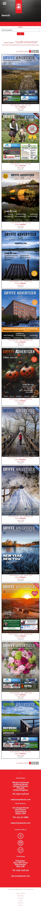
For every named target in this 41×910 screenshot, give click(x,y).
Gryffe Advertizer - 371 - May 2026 (20, 164)
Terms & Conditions (20, 893)
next (37, 51)
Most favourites (34, 45)
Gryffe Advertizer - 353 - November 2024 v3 (20, 457)
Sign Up (20, 905)
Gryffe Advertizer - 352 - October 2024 (20, 399)
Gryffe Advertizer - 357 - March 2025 (20, 693)
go (20, 34)
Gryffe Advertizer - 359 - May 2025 (20, 105)
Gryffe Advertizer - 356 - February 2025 (20, 634)
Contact (20, 900)
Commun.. (22, 107)
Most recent (12, 45)
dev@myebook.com (20, 876)
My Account (20, 902)
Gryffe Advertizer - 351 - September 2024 (20, 340)
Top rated (27, 45)
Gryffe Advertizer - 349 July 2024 (20, 222)
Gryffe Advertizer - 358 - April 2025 (20, 751)
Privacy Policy (20, 895)
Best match (5, 45)
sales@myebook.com (20, 799)
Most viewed (20, 45)
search (20, 27)
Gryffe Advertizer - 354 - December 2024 (20, 516)
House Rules (20, 898)
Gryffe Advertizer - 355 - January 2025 (20, 575)
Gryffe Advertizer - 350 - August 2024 (20, 281)
